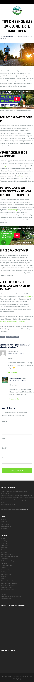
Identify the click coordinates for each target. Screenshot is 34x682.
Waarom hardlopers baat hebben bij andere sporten (16, 495)
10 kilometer (5, 524)
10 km (2, 337)
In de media (4, 545)
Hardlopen (4, 38)
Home (3, 538)
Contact (3, 594)
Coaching (4, 541)
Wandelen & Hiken (6, 587)
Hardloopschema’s (6, 574)
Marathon (4, 528)
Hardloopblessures (7, 554)
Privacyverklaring (6, 598)
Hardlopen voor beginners (9, 550)
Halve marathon (6, 526)
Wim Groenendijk (10, 36)
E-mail (4, 448)
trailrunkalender (24, 509)
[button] (3, 2)
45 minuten (27, 296)
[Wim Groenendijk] (17, 10)
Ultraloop (4, 563)
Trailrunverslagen (6, 565)
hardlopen (10, 337)
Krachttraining (5, 570)
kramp (21, 176)
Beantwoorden (12, 372)
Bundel (3, 519)
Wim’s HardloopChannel (8, 589)
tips (17, 337)
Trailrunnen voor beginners (9, 561)
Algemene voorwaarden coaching (11, 596)
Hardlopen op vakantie (8, 504)
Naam (4, 438)
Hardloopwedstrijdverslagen (9, 556)
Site (3, 458)
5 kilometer (4, 522)
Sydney (18, 679)
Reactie (5, 421)
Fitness (3, 576)
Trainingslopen (5, 572)
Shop (2, 592)
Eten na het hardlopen (8, 585)
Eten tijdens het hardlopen (9, 583)
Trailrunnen (4, 558)
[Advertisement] (17, 628)
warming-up (4, 166)
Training (3, 567)
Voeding (3, 578)
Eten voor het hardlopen (8, 581)
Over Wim (4, 543)
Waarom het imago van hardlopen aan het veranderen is (17, 497)
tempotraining (12, 210)
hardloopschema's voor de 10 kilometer (12, 321)
